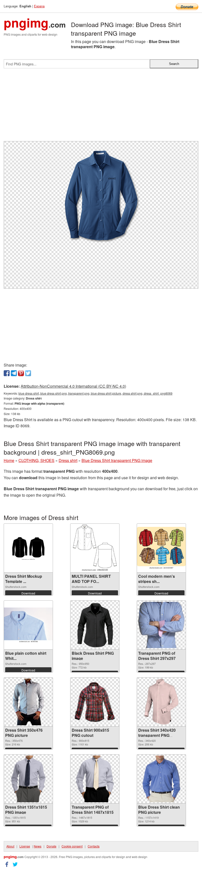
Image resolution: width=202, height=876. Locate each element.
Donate (51, 846)
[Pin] (21, 373)
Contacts (94, 846)
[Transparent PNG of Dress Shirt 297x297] (161, 625)
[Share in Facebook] (7, 373)
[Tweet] (28, 373)
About (10, 846)
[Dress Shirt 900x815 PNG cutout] (95, 702)
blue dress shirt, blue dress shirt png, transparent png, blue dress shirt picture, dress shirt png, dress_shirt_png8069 (95, 393)
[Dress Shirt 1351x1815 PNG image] (28, 779)
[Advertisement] (101, 106)
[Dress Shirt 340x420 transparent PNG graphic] (161, 702)
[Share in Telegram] (14, 373)
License (24, 846)
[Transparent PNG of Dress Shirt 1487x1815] (95, 779)
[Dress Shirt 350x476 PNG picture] (28, 702)
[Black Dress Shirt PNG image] (95, 625)
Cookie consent (72, 846)
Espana (39, 6)
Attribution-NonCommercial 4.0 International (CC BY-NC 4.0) (73, 386)
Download (28, 593)
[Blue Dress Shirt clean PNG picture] (161, 779)
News (37, 846)
